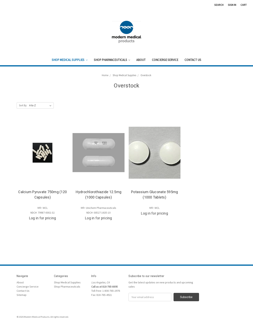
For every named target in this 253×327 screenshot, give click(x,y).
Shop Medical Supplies (68, 60)
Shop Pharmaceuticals (111, 60)
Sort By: (23, 105)
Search (219, 5)
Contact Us (193, 60)
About (141, 60)
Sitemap (21, 295)
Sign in (232, 5)
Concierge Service (165, 60)
